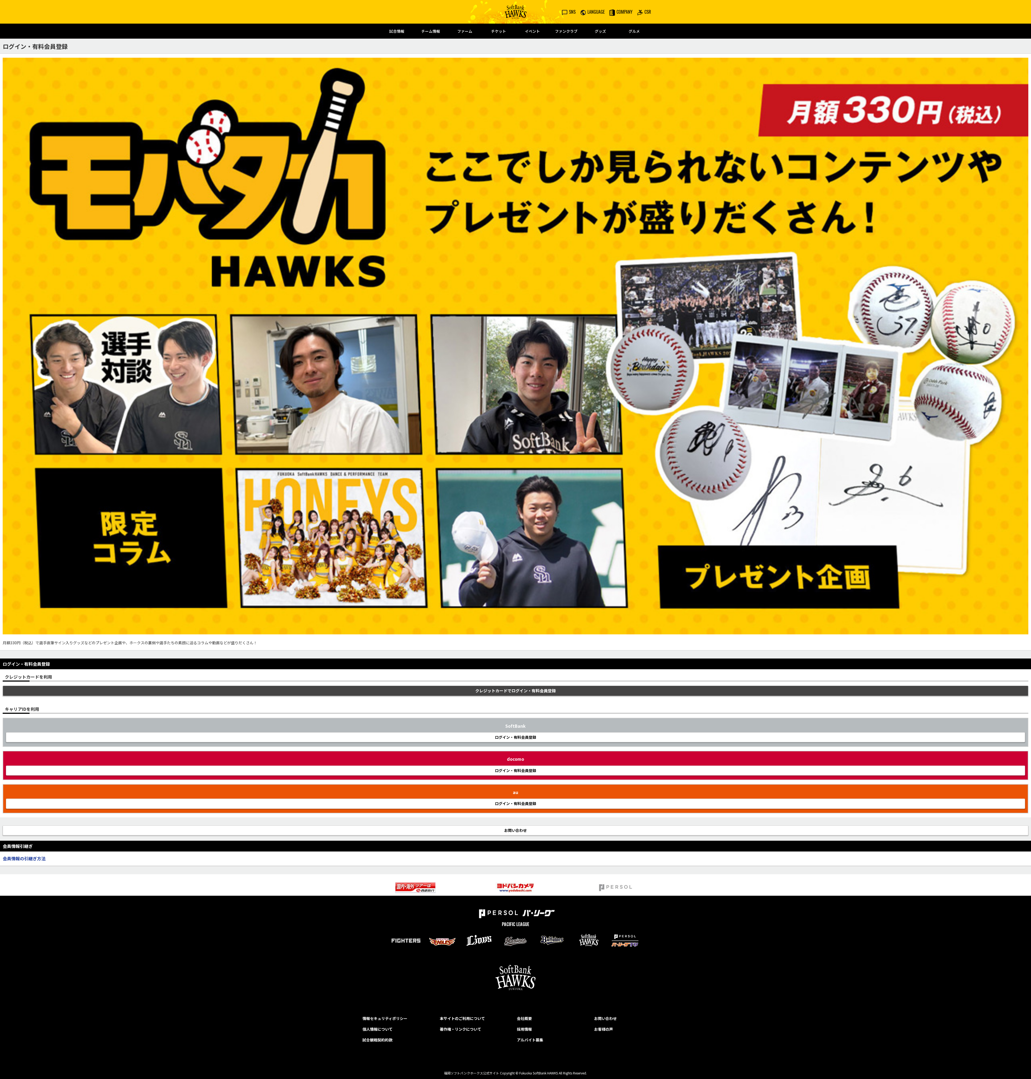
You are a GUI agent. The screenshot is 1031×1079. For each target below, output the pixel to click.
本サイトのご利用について (462, 1018)
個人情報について (377, 1029)
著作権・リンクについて (460, 1029)
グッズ (600, 31)
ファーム (464, 31)
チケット (498, 31)
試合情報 (396, 31)
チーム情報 (430, 31)
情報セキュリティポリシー (384, 1018)
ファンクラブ (566, 31)
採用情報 (524, 1029)
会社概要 (524, 1018)
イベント (532, 31)
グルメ (634, 31)
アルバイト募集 (530, 1040)
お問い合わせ (605, 1018)
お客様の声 (603, 1029)
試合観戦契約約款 (377, 1040)
